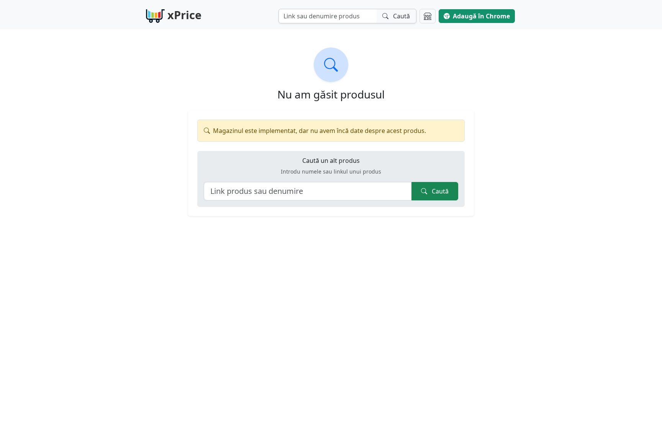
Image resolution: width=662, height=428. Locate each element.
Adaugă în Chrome (481, 16)
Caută (439, 191)
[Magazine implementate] (427, 16)
